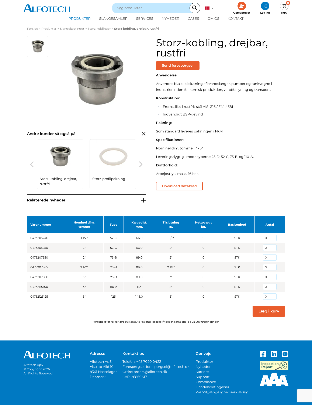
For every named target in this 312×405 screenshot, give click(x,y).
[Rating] (274, 379)
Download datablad (179, 186)
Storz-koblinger (99, 29)
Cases (193, 19)
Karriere (202, 372)
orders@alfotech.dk (150, 372)
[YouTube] (285, 354)
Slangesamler (113, 19)
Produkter (80, 19)
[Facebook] (263, 354)
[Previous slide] (32, 164)
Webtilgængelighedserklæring (222, 392)
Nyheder (170, 19)
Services (144, 19)
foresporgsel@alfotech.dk (168, 367)
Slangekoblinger (72, 29)
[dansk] (209, 8)
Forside (32, 29)
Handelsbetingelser (212, 387)
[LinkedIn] (274, 354)
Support (203, 377)
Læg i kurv (269, 311)
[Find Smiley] (274, 365)
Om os (213, 19)
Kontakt (235, 19)
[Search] (195, 8)
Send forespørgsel (178, 65)
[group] (60, 164)
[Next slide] (141, 164)
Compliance (206, 382)
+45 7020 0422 (148, 362)
